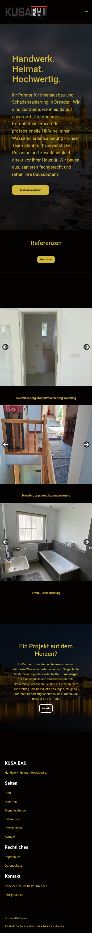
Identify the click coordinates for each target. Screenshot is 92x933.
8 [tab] (65, 391)
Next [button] (87, 347)
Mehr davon (46, 259)
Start (8, 793)
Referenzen (12, 819)
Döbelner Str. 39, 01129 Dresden (26, 886)
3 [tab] (38, 391)
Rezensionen (13, 828)
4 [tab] (43, 391)
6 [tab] (54, 391)
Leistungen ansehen (30, 190)
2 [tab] (32, 391)
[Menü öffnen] (86, 11)
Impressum (12, 857)
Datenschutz (13, 865)
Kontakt (46, 708)
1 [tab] (27, 391)
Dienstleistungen (16, 810)
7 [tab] (59, 391)
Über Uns (11, 802)
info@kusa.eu (14, 895)
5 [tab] (48, 391)
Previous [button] (5, 347)
